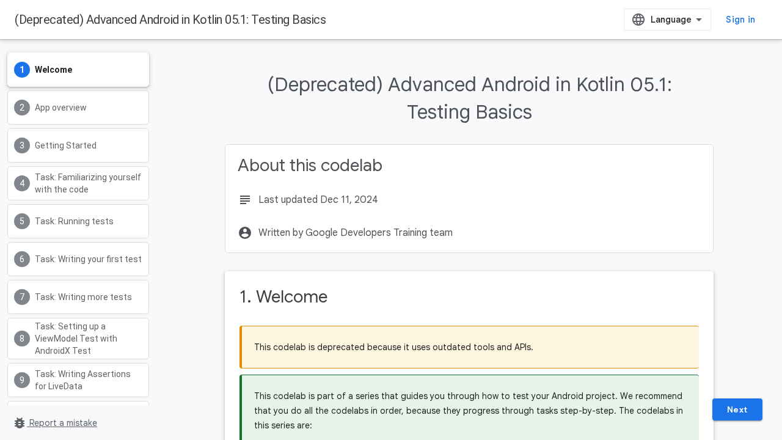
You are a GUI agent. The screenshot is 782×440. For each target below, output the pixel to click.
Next (737, 409)
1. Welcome (283, 296)
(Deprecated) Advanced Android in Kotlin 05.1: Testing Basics (170, 19)
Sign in (740, 19)
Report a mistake (54, 422)
